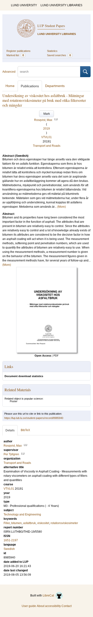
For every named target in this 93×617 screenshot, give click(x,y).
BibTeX (25, 430)
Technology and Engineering (22, 514)
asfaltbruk (29, 523)
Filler (7, 523)
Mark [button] (46, 113)
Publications (30, 86)
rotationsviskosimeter (64, 523)
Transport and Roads (46, 145)
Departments (55, 86)
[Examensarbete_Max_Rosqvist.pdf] (46, 351)
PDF (56, 355)
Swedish (9, 549)
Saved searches (59, 55)
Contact (67, 606)
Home (10, 86)
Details (10, 430)
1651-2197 (11, 540)
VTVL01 (46, 137)
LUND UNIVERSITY (24, 5)
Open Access (43, 355)
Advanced (9, 71)
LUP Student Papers (51, 25)
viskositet (43, 523)
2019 (46, 128)
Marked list (15, 55)
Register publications (18, 50)
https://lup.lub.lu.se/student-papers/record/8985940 (33, 418)
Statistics (52, 50)
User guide (29, 606)
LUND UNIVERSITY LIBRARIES (61, 5)
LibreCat (49, 595)
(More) (61, 206)
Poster (13, 401)
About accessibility (49, 606)
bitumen (16, 523)
